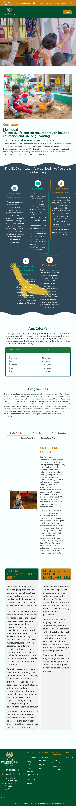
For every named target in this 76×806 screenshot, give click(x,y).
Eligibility (43, 764)
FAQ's (41, 768)
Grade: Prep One (28, 438)
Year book (31, 779)
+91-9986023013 (12, 770)
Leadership (31, 758)
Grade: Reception (58, 433)
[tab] (18, 432)
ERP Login (69, 758)
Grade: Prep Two (48, 438)
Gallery (29, 783)
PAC (28, 775)
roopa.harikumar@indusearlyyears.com (21, 774)
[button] (34, 120)
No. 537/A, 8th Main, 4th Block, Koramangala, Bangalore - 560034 (12, 783)
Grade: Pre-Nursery (18, 433)
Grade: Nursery (38, 433)
